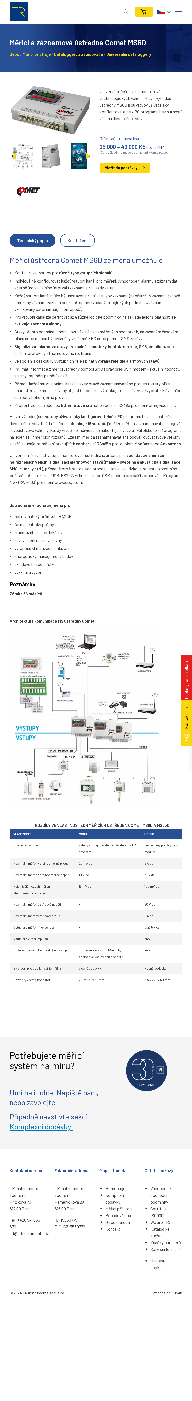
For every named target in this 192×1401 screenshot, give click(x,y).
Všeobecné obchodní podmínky (160, 1195)
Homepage (116, 1188)
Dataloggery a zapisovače (78, 54)
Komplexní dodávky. (41, 1126)
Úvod (15, 54)
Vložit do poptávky (121, 167)
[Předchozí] (14, 156)
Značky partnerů (165, 1242)
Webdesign (162, 1293)
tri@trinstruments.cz (29, 1233)
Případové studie (121, 1215)
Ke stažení (78, 240)
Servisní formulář (165, 1249)
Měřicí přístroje (37, 54)
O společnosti (118, 1222)
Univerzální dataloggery (128, 54)
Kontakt (113, 1228)
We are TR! (160, 1222)
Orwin (177, 1293)
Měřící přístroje (119, 1208)
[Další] (87, 156)
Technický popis (32, 240)
